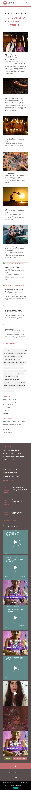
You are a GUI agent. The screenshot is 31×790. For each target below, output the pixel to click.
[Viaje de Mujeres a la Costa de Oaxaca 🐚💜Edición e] (15, 743)
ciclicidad (18, 350)
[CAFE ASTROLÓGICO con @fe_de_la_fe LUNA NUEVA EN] (15, 567)
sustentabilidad (12, 385)
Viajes (14, 59)
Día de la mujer (7, 362)
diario (15, 359)
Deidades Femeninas (10, 173)
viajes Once (11, 391)
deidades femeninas (8, 359)
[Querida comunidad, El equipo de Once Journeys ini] (15, 718)
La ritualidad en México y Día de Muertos (14, 290)
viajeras (5, 391)
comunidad (24, 350)
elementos (6, 365)
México (5, 376)
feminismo (21, 365)
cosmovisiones (7, 356)
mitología (20, 370)
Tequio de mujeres (21, 385)
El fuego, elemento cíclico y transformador (12, 268)
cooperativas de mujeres (20, 353)
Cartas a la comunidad (18, 98)
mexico (5, 370)
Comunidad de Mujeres (18, 175)
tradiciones (6, 388)
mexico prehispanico (12, 370)
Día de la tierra (15, 362)
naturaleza (10, 376)
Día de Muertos (9, 138)
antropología (6, 350)
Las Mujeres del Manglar (12, 247)
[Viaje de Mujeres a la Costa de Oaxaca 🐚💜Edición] (15, 592)
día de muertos (22, 362)
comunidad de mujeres (9, 353)
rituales (14, 382)
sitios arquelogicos (21, 382)
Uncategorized (8, 59)
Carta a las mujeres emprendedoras (15, 97)
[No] (29, 785)
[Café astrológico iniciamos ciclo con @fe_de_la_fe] (15, 668)
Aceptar (16, 787)
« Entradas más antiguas (9, 343)
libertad (15, 368)
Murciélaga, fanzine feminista (13, 310)
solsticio (5, 385)
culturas (20, 356)
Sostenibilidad (15, 58)
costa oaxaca (14, 356)
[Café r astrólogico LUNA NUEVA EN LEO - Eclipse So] (15, 542)
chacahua (13, 350)
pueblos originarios (8, 379)
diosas (19, 359)
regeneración (16, 379)
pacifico (16, 376)
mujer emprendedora (8, 373)
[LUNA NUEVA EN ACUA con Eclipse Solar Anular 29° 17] (15, 693)
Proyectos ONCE (9, 250)
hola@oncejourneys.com (12, 476)
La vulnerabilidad (9, 329)
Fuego (5, 368)
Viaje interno (20, 388)
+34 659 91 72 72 (12, 473)
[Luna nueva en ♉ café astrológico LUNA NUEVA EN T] (15, 617)
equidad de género (14, 365)
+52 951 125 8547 (12, 469)
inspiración (10, 368)
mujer (25, 370)
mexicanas (21, 368)
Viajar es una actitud (10, 209)
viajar (15, 388)
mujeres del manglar (18, 373)
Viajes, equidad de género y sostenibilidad (12, 55)
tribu (11, 388)
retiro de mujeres (7, 382)
